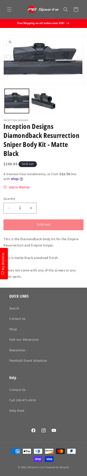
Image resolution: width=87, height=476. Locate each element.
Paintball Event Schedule (28, 360)
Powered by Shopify (57, 467)
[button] (9, 9)
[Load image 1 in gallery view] (17, 101)
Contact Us (17, 319)
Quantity (9, 199)
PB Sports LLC (36, 467)
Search (14, 308)
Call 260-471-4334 (22, 400)
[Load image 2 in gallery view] (43, 101)
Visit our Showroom (24, 339)
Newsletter (17, 350)
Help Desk (16, 410)
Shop (13, 329)
